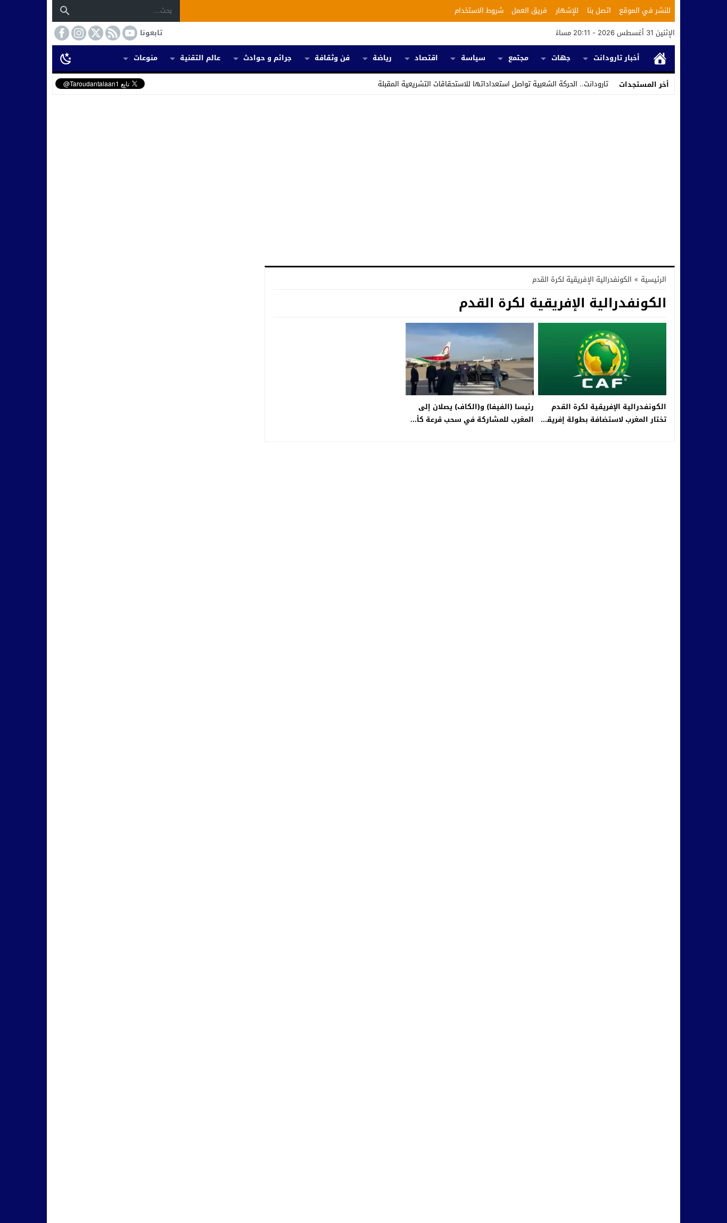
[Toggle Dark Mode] (66, 58)
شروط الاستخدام (479, 10)
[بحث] (65, 10)
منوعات (146, 57)
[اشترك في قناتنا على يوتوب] (128, 33)
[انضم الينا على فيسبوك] (60, 33)
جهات (561, 57)
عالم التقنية (200, 57)
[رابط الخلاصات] (111, 33)
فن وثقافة (332, 57)
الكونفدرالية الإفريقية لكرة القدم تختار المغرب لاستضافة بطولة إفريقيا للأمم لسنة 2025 (603, 419)
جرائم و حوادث (267, 57)
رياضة (382, 57)
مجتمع (518, 57)
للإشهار (567, 10)
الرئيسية (660, 58)
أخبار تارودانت (616, 57)
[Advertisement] (363, 177)
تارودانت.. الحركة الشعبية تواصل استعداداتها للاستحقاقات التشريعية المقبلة (493, 84)
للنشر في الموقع (645, 10)
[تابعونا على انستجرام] (77, 33)
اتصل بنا (599, 10)
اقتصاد (426, 57)
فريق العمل (529, 10)
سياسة (473, 57)
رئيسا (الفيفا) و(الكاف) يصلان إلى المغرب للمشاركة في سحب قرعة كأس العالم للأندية (470, 419)
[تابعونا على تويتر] (94, 33)
